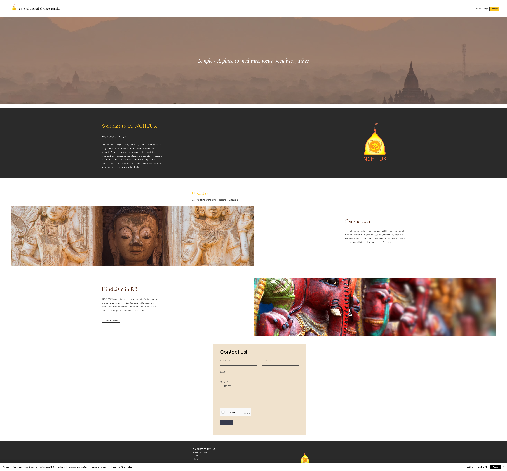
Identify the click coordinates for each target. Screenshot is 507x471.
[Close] (503, 467)
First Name (224, 361)
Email (222, 372)
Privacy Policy (126, 466)
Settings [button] (470, 466)
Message (223, 382)
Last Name (266, 361)
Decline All (482, 466)
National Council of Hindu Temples (39, 8)
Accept (495, 466)
